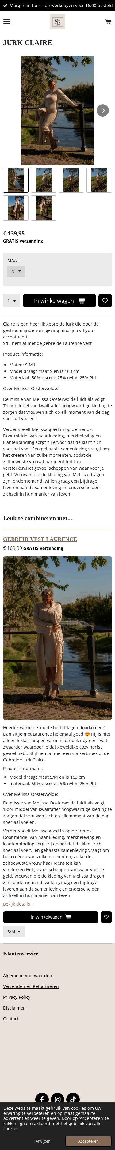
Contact (11, 1019)
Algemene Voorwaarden (27, 975)
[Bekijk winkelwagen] (108, 21)
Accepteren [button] (88, 1141)
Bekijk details (16, 904)
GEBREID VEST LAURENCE (40, 539)
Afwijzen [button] (43, 1141)
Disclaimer (14, 1008)
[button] (16, 180)
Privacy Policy (16, 997)
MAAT (13, 260)
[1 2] (11, 301)
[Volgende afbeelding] (103, 110)
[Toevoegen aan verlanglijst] (105, 301)
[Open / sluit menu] (6, 21)
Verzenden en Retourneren (31, 986)
